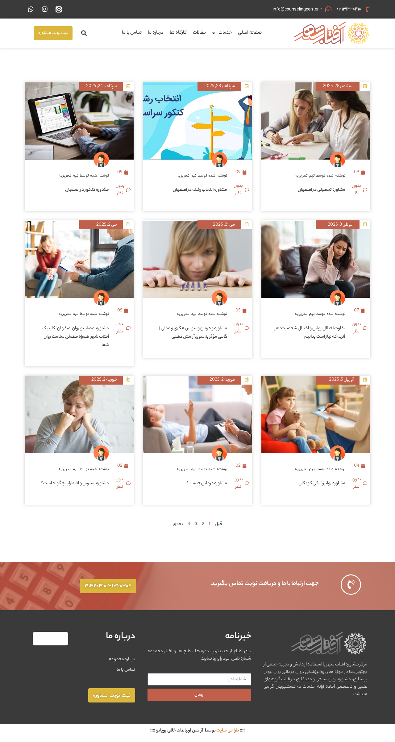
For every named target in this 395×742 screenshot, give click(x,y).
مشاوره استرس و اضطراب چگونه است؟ (75, 483)
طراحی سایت (227, 731)
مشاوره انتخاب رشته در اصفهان (200, 190)
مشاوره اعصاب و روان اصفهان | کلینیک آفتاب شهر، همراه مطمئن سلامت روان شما (75, 337)
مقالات (199, 33)
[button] (84, 33)
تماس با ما (132, 33)
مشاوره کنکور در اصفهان (87, 190)
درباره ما (156, 33)
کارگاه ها (178, 33)
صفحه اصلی (250, 33)
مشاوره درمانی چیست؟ (206, 483)
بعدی (178, 524)
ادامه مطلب (336, 207)
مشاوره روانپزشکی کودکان (321, 483)
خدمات (225, 33)
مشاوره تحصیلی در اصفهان (321, 190)
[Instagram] (45, 9)
